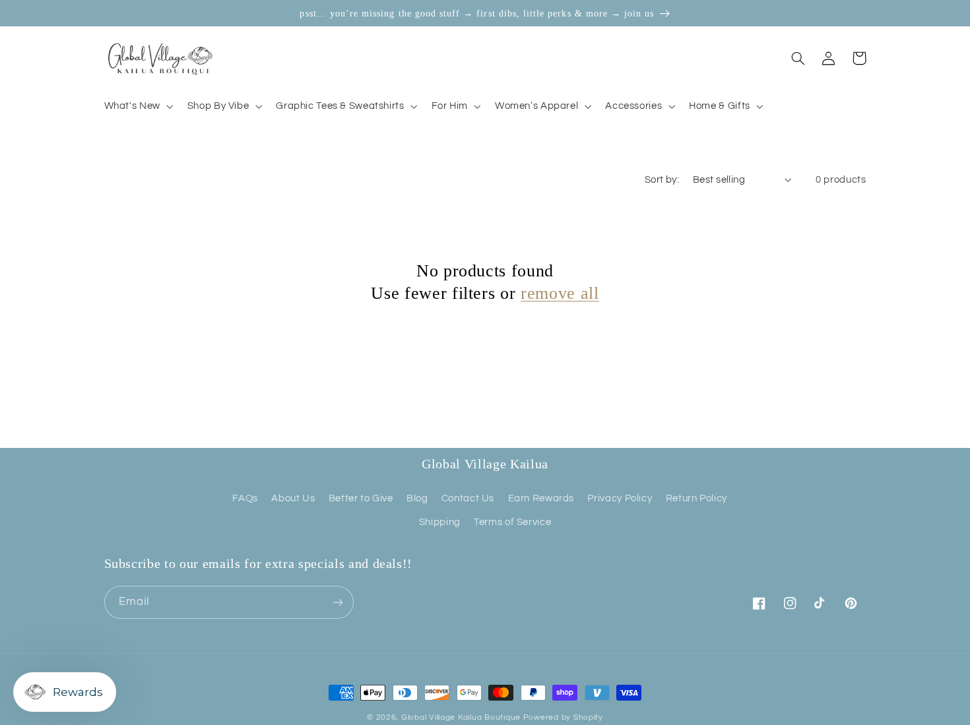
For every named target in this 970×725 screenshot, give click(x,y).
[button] (137, 106)
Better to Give (361, 498)
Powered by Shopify (563, 717)
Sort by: (662, 180)
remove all (560, 293)
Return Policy (696, 498)
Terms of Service (512, 522)
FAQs (245, 498)
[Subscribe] (337, 602)
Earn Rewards (541, 498)
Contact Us (467, 498)
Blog (417, 498)
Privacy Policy (619, 498)
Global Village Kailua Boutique (461, 717)
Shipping (440, 522)
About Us (293, 498)
